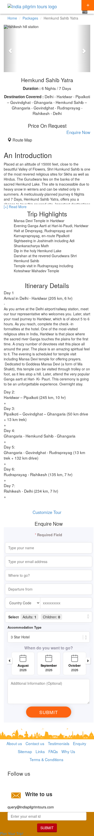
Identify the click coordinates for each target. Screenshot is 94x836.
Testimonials (58, 743)
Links (40, 751)
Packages (30, 18)
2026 (23, 667)
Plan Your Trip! (11, 833)
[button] (10, 48)
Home (12, 18)
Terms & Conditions (46, 759)
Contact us (35, 743)
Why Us (68, 751)
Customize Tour (47, 512)
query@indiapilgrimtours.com (31, 806)
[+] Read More (15, 206)
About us (14, 743)
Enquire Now (78, 132)
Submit (47, 827)
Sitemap (25, 751)
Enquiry (79, 743)
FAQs (53, 751)
